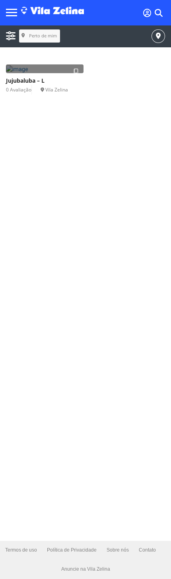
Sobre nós (118, 550)
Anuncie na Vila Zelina (85, 569)
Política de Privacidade (72, 550)
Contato (147, 550)
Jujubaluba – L (25, 80)
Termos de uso (21, 550)
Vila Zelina (56, 89)
